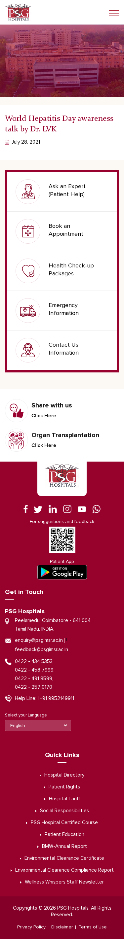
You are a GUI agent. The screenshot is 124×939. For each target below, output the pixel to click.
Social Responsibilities (64, 810)
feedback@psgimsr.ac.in (41, 649)
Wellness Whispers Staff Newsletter (64, 882)
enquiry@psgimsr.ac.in (39, 640)
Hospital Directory (64, 775)
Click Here (43, 415)
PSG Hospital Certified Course (64, 822)
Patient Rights (64, 786)
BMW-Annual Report (64, 846)
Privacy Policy (31, 927)
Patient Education (64, 834)
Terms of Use (93, 927)
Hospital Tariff (64, 798)
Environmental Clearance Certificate (64, 858)
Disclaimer (62, 927)
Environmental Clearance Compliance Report (64, 870)
